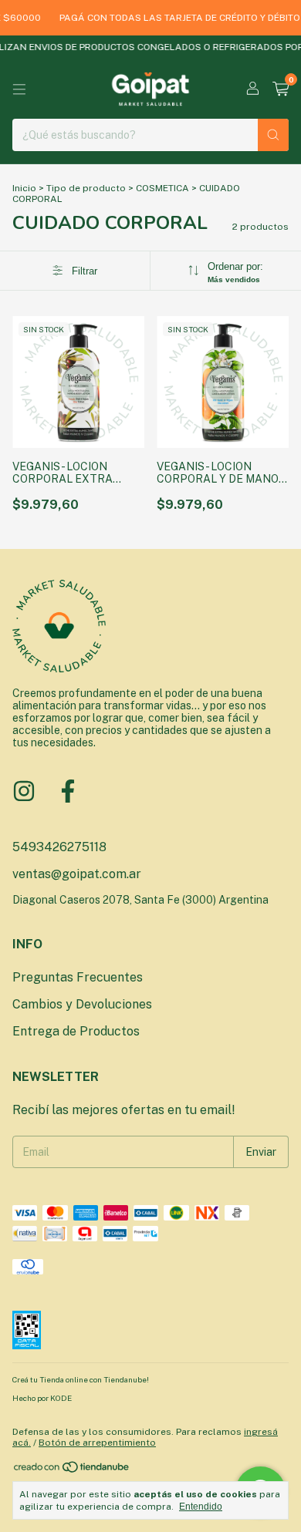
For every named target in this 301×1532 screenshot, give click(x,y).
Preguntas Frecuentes (77, 977)
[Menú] (19, 89)
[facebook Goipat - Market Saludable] (67, 791)
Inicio (24, 188)
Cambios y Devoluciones (82, 1004)
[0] (280, 89)
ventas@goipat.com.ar (76, 874)
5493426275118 (59, 847)
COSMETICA (162, 188)
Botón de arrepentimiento (97, 1442)
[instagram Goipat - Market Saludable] (24, 791)
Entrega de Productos (76, 1031)
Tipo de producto (86, 188)
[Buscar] (273, 135)
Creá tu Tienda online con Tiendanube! (80, 1379)
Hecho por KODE (42, 1397)
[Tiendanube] (72, 1470)
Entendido (200, 1506)
